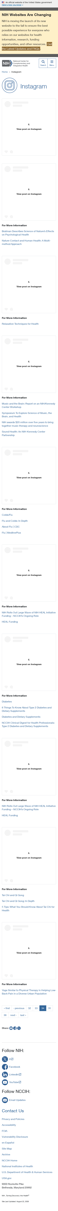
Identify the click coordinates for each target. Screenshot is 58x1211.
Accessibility (9, 1124)
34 (42, 1008)
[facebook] (15, 1028)
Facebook (14, 1066)
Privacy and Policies (13, 1118)
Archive (6, 1154)
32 (29, 1008)
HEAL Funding (10, 621)
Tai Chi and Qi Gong (13, 895)
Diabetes (7, 701)
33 (36, 1008)
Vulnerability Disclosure (15, 1136)
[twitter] (19, 1028)
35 (49, 1008)
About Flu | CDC (11, 526)
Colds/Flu (7, 514)
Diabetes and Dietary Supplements (21, 716)
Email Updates (17, 1099)
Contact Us (13, 1110)
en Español (8, 1142)
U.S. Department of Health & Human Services (27, 1172)
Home (5, 71)
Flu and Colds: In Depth (15, 520)
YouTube (13, 1082)
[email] (11, 1028)
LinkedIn (14, 1074)
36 (5, 1015)
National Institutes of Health (17, 1166)
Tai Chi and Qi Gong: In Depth (18, 900)
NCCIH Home (9, 1160)
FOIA (4, 1130)
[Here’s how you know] (29, 4)
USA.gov (6, 1178)
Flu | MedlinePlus (11, 532)
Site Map (7, 1148)
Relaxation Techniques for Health (20, 323)
